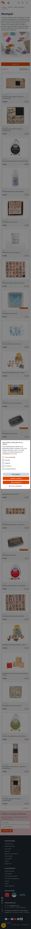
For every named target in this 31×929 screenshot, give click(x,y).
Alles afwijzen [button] (16, 474)
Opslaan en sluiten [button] (16, 478)
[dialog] (15, 464)
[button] (15, 486)
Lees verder (13, 454)
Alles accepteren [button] (16, 482)
